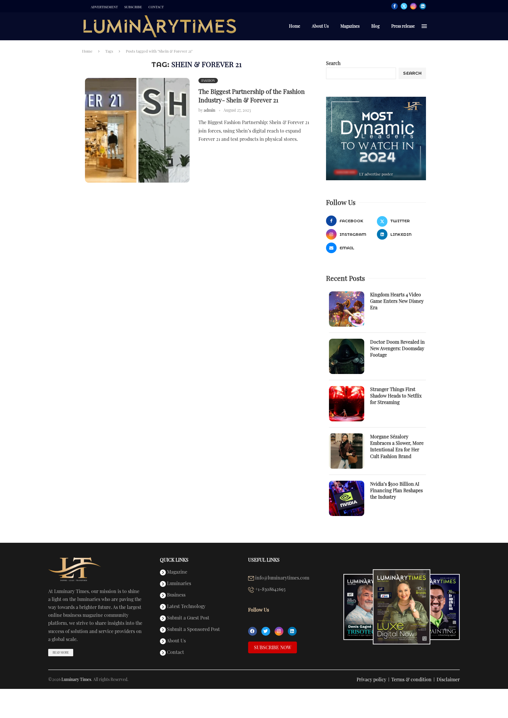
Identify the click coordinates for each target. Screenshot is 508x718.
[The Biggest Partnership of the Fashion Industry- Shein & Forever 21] (137, 130)
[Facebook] (394, 6)
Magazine (176, 572)
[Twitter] (404, 6)
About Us (320, 26)
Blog (375, 26)
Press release (403, 26)
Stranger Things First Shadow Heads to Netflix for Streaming (396, 395)
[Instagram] (413, 6)
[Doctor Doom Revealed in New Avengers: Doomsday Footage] (346, 356)
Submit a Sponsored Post (193, 629)
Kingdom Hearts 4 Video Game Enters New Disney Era (397, 301)
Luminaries (178, 583)
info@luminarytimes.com (281, 578)
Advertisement (104, 7)
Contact (156, 7)
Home (294, 26)
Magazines (350, 26)
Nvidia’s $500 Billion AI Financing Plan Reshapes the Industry (396, 490)
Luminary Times (76, 679)
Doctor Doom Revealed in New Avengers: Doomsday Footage (397, 348)
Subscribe (133, 7)
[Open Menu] (424, 26)
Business (176, 595)
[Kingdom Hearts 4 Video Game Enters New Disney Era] (346, 309)
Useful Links (264, 559)
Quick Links (174, 559)
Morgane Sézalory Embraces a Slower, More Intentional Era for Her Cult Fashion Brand (397, 446)
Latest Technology (185, 606)
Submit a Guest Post (187, 618)
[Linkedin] (423, 6)
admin (209, 110)
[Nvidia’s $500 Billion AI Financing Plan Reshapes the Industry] (346, 498)
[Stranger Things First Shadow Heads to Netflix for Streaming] (346, 403)
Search (333, 63)
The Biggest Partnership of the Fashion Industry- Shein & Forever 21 (251, 95)
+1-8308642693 (269, 589)
